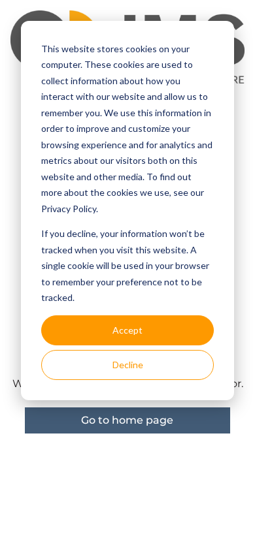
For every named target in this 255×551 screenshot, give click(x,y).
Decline (127, 364)
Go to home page (127, 420)
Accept (127, 330)
